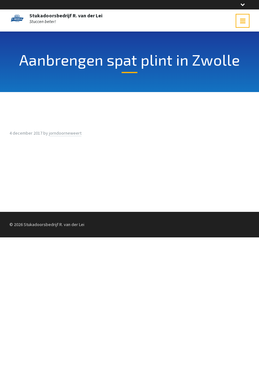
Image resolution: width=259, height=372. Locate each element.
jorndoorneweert (65, 133)
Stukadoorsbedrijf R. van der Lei (65, 15)
